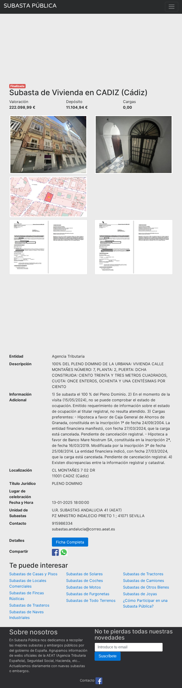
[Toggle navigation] (171, 6)
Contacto (87, 680)
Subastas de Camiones (143, 580)
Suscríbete (108, 656)
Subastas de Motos (83, 587)
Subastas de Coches (84, 580)
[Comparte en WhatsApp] (64, 551)
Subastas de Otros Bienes (146, 587)
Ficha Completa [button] (70, 542)
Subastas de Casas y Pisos (33, 573)
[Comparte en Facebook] (55, 551)
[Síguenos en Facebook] (99, 680)
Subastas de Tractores (143, 573)
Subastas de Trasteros (29, 605)
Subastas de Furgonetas (87, 593)
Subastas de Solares (84, 573)
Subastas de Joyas (140, 593)
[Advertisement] (91, 49)
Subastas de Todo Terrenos (90, 600)
